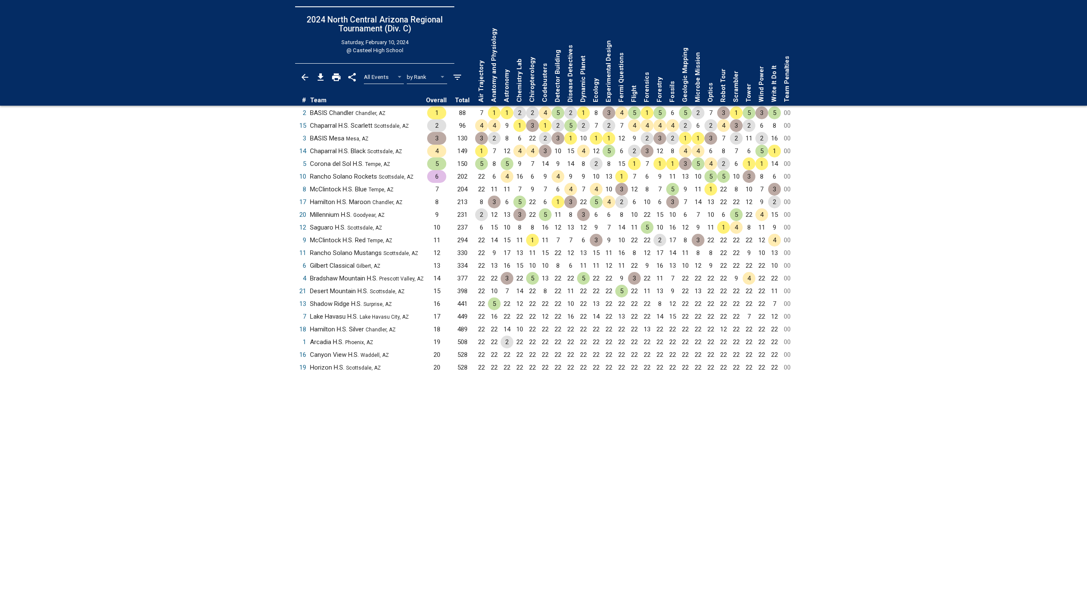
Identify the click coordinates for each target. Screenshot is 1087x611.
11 (302, 253)
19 (302, 367)
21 (302, 291)
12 (302, 227)
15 (302, 125)
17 (302, 202)
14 (302, 151)
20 (302, 215)
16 (302, 355)
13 (302, 304)
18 (302, 329)
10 (302, 176)
